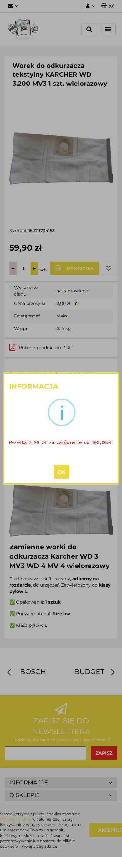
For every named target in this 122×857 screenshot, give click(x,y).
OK (61, 472)
